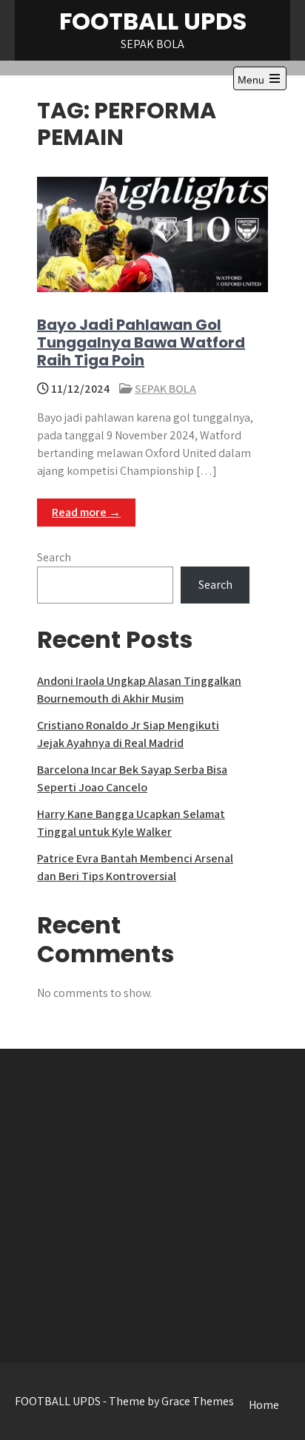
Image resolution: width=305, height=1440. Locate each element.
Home (264, 1405)
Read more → (86, 512)
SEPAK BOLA (165, 388)
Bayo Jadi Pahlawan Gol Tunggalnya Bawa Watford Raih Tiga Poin (141, 342)
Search (54, 557)
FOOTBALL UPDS (153, 21)
